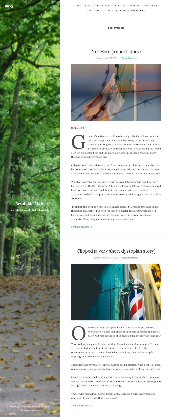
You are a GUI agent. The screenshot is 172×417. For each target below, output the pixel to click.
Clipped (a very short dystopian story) (116, 251)
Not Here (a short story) (116, 51)
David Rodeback (129, 58)
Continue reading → (81, 226)
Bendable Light (30, 203)
